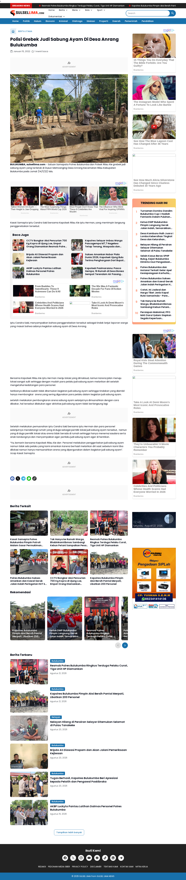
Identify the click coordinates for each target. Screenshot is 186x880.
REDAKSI (42, 866)
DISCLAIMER (95, 866)
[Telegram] (23, 478)
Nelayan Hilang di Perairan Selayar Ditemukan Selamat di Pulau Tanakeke (87, 723)
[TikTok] (105, 858)
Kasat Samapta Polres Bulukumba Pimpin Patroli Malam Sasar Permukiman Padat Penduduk (25, 542)
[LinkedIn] (113, 858)
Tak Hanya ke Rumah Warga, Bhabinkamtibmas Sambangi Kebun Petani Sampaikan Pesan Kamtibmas (69, 542)
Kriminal (63, 21)
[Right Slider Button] (125, 645)
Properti (103, 21)
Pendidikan (148, 21)
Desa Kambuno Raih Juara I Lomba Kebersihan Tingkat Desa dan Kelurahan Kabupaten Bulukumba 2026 (156, 236)
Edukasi (91, 21)
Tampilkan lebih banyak (69, 832)
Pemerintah (131, 21)
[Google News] (97, 858)
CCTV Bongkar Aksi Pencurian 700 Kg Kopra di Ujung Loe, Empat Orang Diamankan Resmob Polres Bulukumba (46, 243)
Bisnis (75, 10)
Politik (26, 21)
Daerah (116, 21)
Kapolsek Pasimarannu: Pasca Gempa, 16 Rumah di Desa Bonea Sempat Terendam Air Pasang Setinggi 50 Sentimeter (104, 271)
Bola (87, 10)
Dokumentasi (55, 16)
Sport (99, 10)
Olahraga (77, 21)
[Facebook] (12, 478)
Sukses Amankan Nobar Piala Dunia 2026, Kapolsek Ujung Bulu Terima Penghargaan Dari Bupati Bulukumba (104, 257)
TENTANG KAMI (111, 866)
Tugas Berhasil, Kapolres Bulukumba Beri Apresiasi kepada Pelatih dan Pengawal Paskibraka (84, 779)
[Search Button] (173, 13)
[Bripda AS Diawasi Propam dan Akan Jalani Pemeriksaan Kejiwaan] (18, 259)
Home (52, 10)
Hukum (37, 21)
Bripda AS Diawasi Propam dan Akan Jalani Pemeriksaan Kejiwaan (44, 257)
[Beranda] (13, 31)
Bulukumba (58, 660)
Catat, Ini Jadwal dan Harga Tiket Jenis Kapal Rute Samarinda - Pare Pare (154, 292)
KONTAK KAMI (126, 866)
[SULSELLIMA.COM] (27, 13)
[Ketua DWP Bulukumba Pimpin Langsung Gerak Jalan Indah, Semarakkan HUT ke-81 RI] (64, 618)
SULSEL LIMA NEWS (105, 876)
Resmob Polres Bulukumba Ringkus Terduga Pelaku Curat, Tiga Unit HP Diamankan (63, 5)
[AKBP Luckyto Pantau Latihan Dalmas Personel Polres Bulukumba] (18, 272)
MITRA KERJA (142, 866)
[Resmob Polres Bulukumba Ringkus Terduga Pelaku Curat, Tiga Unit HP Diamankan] (109, 523)
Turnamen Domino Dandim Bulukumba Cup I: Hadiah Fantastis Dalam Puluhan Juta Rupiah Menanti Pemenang (156, 214)
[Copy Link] (34, 478)
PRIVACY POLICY (80, 866)
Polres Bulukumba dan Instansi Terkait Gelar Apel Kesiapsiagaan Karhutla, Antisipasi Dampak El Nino (156, 270)
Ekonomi (50, 21)
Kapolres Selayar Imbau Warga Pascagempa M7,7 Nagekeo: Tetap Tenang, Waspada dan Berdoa (103, 243)
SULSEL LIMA (85, 876)
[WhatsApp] (29, 478)
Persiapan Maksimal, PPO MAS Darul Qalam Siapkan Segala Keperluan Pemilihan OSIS (155, 315)
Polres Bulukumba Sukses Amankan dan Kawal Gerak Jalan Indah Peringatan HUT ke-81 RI (29, 581)
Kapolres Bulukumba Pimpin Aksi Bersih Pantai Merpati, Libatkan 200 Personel (106, 581)
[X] (18, 478)
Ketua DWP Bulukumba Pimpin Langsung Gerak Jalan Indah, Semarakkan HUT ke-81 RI (64, 633)
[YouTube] (89, 858)
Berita (62, 10)
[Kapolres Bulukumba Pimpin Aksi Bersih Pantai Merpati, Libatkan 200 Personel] (109, 561)
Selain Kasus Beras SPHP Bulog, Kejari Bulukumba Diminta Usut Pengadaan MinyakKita (155, 258)
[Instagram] (81, 858)
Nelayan (56, 717)
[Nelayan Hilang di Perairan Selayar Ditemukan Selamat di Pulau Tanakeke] (29, 728)
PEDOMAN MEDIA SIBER (59, 866)
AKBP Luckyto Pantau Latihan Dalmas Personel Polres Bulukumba (43, 271)
